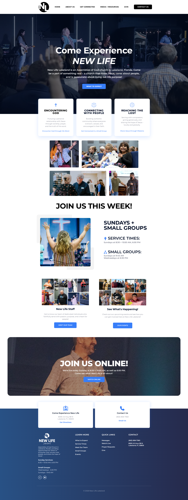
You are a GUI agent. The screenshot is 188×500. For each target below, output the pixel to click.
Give (103, 450)
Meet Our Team (81, 447)
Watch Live (106, 443)
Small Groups (80, 451)
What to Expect (81, 440)
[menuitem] (59, 7)
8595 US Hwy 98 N (135, 443)
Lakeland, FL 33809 (136, 445)
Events (78, 454)
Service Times (80, 444)
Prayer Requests (108, 447)
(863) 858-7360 (122, 417)
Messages (106, 440)
